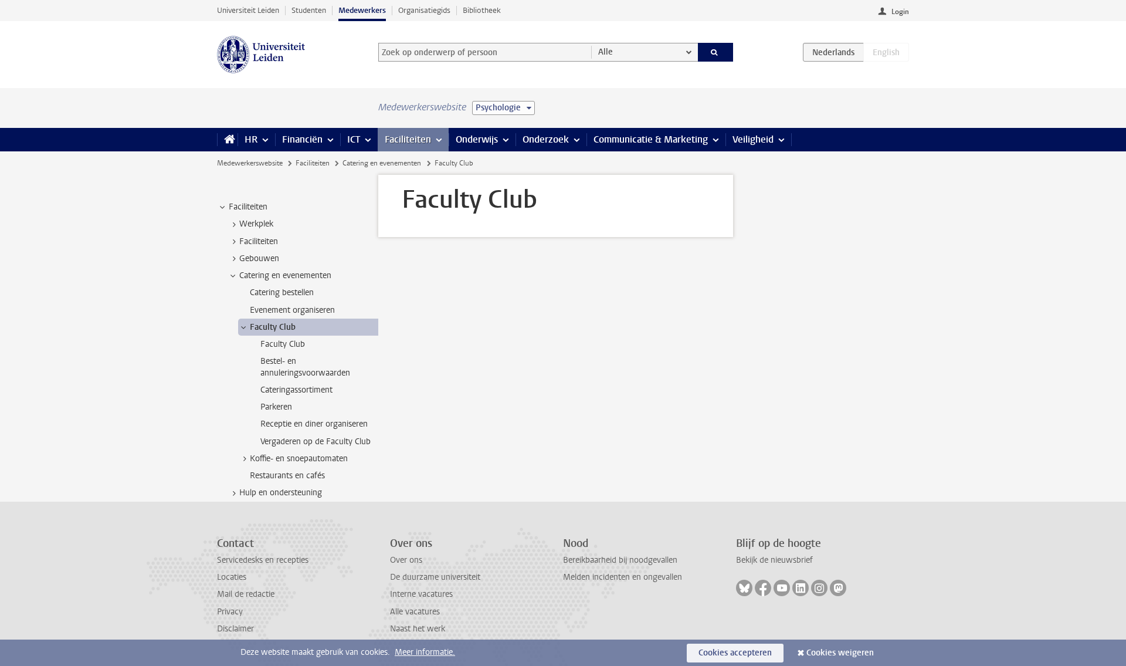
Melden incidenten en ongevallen (622, 577)
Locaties (231, 577)
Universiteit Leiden (248, 10)
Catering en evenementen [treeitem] (285, 275)
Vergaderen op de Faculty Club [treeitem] (315, 441)
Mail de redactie (245, 594)
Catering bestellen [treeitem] (282, 292)
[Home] (227, 139)
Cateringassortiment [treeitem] (296, 389)
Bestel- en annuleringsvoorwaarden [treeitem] (305, 367)
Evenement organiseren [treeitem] (292, 310)
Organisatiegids (424, 10)
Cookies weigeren (840, 652)
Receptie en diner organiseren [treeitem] (314, 424)
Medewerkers (362, 10)
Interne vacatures (421, 594)
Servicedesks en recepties (262, 560)
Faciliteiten (408, 139)
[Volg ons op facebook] (763, 588)
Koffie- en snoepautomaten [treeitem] (299, 458)
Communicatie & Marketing (650, 139)
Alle (605, 52)
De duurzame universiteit (435, 577)
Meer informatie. (425, 652)
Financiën (302, 139)
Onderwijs (477, 139)
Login (900, 11)
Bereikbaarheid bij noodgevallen (620, 560)
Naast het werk (417, 628)
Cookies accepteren (735, 652)
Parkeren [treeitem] (276, 407)
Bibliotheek (482, 10)
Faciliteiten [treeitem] (248, 206)
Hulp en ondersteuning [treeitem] (280, 492)
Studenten (308, 10)
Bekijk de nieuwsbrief (774, 560)
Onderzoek (546, 139)
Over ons (406, 560)
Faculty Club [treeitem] (273, 327)
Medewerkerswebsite (250, 163)
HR (251, 139)
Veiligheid (753, 139)
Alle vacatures (415, 611)
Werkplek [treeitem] (256, 223)
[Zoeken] (716, 52)
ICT (353, 139)
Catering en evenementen (381, 163)
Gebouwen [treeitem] (259, 258)
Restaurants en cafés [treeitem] (287, 475)
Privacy (230, 611)
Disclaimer (235, 628)
